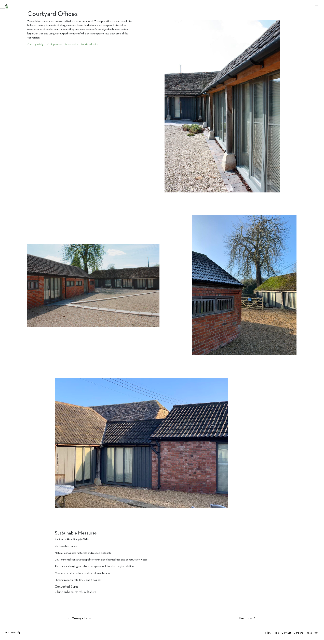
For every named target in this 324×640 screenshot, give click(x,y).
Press (308, 633)
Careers (298, 633)
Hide (276, 633)
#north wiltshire (89, 44)
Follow (267, 633)
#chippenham (54, 44)
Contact (286, 633)
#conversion (71, 44)
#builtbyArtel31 (36, 44)
